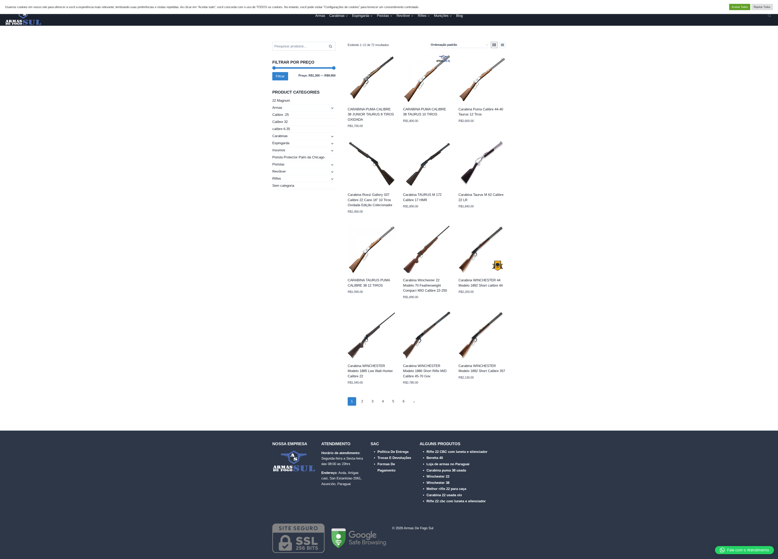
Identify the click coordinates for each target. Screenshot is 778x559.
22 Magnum (281, 100)
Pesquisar (332, 46)
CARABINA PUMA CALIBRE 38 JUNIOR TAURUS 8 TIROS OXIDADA (371, 114)
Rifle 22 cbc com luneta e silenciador (456, 501)
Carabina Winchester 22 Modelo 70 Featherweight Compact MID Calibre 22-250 (425, 285)
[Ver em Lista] (502, 45)
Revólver (279, 171)
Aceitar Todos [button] (740, 7)
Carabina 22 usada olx (444, 495)
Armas (320, 16)
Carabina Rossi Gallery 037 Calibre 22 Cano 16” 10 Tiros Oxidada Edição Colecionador (370, 200)
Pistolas (278, 164)
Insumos (278, 150)
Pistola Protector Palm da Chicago (298, 157)
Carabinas (280, 136)
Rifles (276, 178)
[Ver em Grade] (494, 45)
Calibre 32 (280, 122)
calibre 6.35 (281, 129)
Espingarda (280, 143)
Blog (459, 16)
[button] (744, 550)
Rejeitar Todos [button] (762, 7)
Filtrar (280, 76)
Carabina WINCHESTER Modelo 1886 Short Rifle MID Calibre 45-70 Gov (425, 371)
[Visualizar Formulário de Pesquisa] (769, 15)
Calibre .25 (280, 115)
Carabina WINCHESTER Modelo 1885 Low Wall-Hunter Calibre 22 (370, 371)
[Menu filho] (332, 108)
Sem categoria (283, 186)
